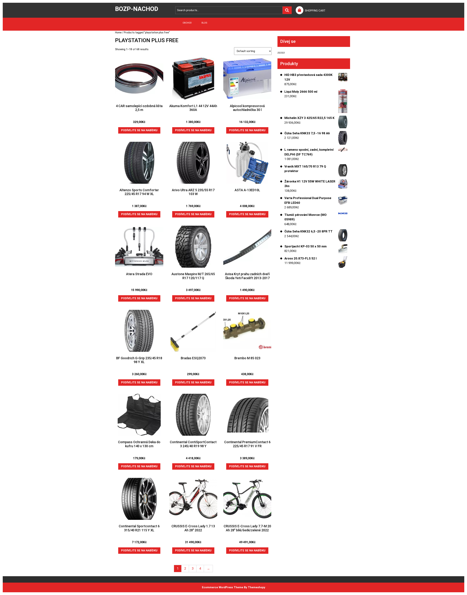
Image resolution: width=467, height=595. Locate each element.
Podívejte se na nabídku (139, 130)
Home (118, 32)
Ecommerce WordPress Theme (222, 587)
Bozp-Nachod (136, 8)
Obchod (187, 23)
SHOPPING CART (315, 10)
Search (287, 10)
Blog (204, 23)
